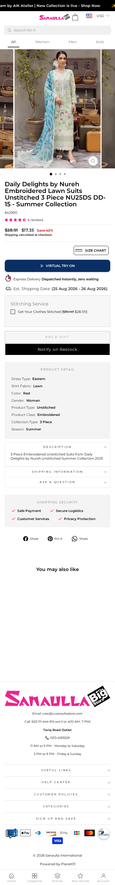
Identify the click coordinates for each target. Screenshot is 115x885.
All (13, 42)
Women (42, 42)
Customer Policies (56, 794)
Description (57, 446)
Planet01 (68, 864)
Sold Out (57, 337)
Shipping (11, 235)
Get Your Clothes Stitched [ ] (52, 312)
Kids (100, 42)
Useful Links (56, 770)
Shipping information (57, 471)
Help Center (56, 782)
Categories (56, 806)
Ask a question (57, 482)
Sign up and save (56, 818)
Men (73, 42)
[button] (15, 220)
